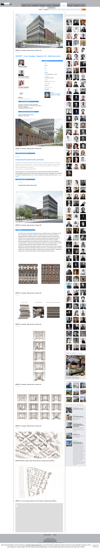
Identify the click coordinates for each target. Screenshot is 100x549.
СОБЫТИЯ (70, 5)
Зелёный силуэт (76, 434)
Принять (95, 546)
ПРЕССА (49, 5)
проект (46, 65)
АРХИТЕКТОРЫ (56, 5)
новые (40, 9)
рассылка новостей (47, 534)
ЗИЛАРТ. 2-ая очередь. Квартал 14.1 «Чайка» (56, 94)
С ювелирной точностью (78, 408)
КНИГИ (82, 5)
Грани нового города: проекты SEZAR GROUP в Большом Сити (78, 425)
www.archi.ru (6, 4)
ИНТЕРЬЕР (42, 5)
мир (51, 7)
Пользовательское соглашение (50, 540)
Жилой (46, 81)
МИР (29, 5)
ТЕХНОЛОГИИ (35, 5)
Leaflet (61, 531)
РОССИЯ (24, 5)
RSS (84, 9)
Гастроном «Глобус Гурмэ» (72, 377)
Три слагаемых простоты (78, 416)
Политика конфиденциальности (50, 541)
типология (46, 9)
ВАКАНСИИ (76, 5)
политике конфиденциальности (33, 545)
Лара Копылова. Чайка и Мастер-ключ (27, 185)
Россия (42, 7)
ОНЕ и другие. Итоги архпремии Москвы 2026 (78, 443)
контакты (54, 534)
